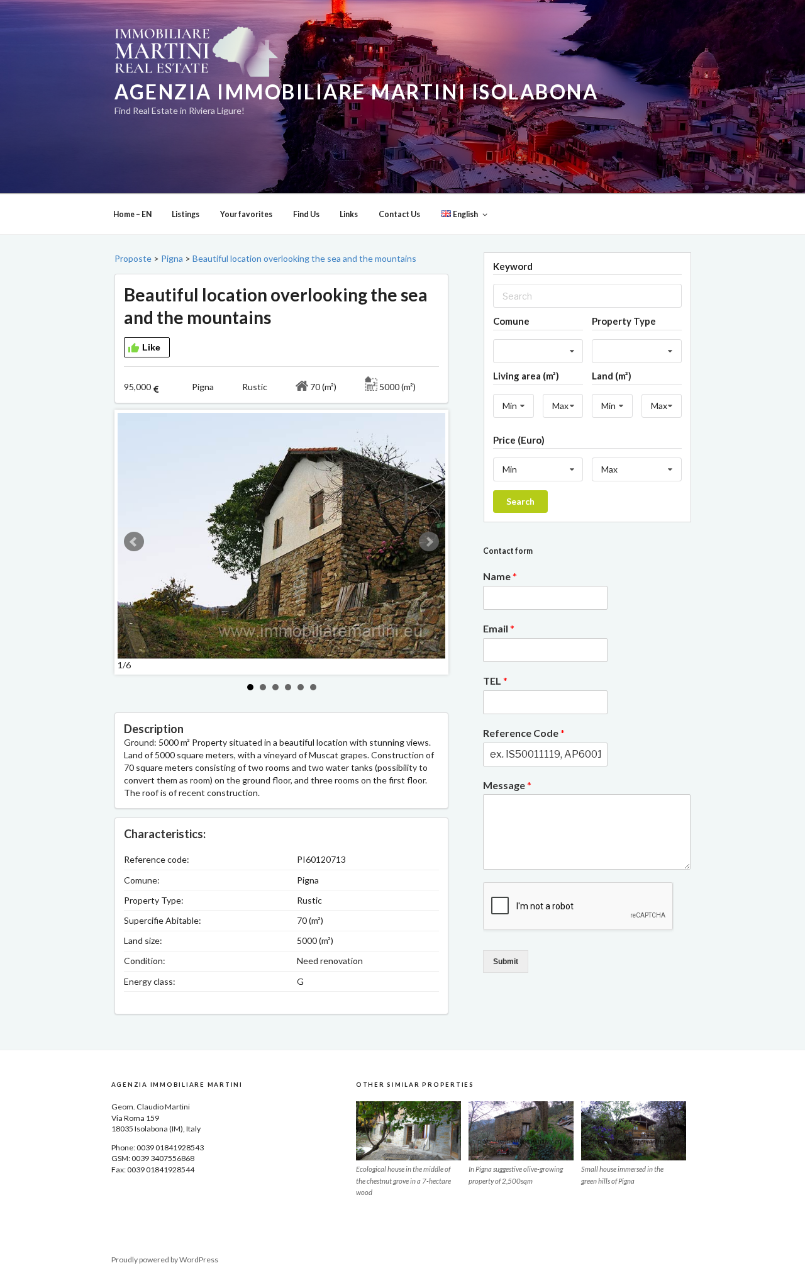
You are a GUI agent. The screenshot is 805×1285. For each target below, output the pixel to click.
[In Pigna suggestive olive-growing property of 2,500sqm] (521, 1130)
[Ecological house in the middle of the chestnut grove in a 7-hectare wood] (408, 1130)
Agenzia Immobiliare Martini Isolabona (356, 92)
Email (498, 628)
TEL (495, 681)
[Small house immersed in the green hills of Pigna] (633, 1130)
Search (520, 501)
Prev (134, 542)
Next (429, 542)
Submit (505, 961)
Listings (185, 214)
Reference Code (524, 733)
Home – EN (132, 214)
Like (151, 347)
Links (349, 214)
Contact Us (399, 214)
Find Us (306, 214)
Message (507, 785)
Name (500, 576)
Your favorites (246, 214)
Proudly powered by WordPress (164, 1259)
